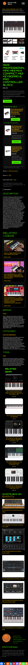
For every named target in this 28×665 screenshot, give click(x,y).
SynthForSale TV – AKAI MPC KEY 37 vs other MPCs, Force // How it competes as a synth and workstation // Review (13, 300)
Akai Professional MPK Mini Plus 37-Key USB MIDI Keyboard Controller (17, 128)
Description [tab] (7, 189)
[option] (10, 41)
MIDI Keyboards (10, 9)
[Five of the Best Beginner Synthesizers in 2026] (13, 615)
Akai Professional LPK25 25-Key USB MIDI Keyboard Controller (17, 149)
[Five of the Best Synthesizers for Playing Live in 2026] (13, 519)
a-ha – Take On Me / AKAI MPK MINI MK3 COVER (12, 253)
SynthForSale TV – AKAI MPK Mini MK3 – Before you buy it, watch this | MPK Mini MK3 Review (13, 276)
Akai (17, 9)
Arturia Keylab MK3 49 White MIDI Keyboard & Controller (14, 487)
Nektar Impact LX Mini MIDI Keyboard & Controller (14, 463)
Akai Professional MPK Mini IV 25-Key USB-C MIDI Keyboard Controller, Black (17, 111)
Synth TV (8, 496)
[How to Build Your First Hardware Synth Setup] (13, 504)
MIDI (10, 175)
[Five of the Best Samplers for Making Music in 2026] (13, 539)
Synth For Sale (12, 3)
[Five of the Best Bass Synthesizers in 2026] (13, 566)
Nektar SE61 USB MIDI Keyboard (14, 416)
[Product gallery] (14, 27)
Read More (7, 101)
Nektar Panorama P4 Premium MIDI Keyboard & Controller (14, 393)
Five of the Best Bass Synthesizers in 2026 (13, 578)
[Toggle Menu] (23, 3)
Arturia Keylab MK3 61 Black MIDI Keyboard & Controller (14, 439)
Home (3, 9)
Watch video (7, 257)
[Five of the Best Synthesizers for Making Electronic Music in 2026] (13, 590)
